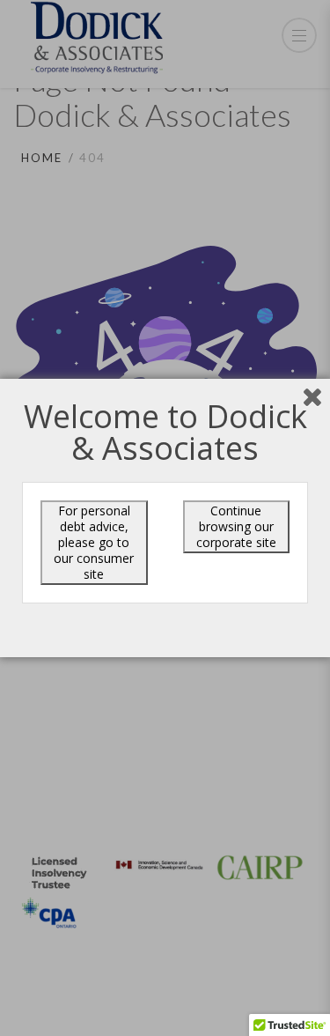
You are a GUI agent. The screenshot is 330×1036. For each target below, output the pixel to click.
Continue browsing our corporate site (236, 526)
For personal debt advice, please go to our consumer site (94, 542)
